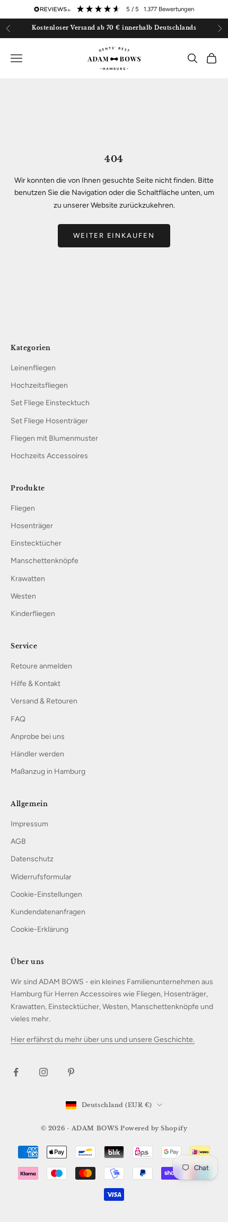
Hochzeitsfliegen (39, 385)
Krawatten (28, 578)
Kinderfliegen (33, 613)
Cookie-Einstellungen (46, 894)
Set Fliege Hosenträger (49, 420)
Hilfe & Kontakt (35, 683)
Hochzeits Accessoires (49, 455)
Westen (23, 596)
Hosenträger (32, 525)
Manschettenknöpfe (44, 560)
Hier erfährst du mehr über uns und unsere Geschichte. (103, 1039)
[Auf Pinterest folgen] (71, 1072)
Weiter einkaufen (114, 235)
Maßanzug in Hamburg (48, 771)
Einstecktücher (36, 543)
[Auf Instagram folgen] (43, 1072)
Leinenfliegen (33, 367)
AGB (18, 841)
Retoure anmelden (41, 666)
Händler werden (37, 754)
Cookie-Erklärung (39, 929)
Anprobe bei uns (38, 736)
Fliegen (23, 508)
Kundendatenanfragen (48, 911)
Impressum (29, 823)
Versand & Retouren (44, 701)
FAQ (18, 719)
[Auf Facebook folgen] (16, 1072)
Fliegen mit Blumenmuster (54, 438)
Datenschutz (32, 858)
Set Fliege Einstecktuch (50, 402)
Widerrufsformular (41, 876)
